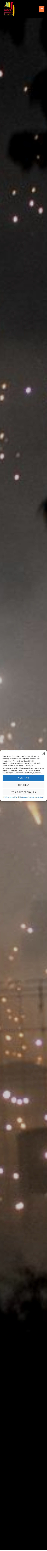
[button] (43, 753)
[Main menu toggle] (41, 9)
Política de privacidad (26, 797)
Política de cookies (10, 797)
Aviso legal (39, 797)
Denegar (23, 785)
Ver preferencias (23, 792)
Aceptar (23, 777)
